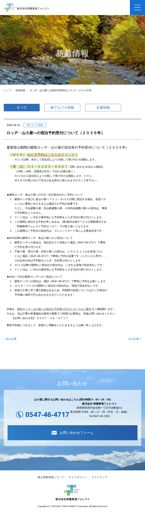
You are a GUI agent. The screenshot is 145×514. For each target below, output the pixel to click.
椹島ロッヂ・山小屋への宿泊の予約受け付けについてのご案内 (54, 309)
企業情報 (103, 107)
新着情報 (20, 90)
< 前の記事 (10, 338)
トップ (7, 90)
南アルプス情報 (62, 107)
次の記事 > (134, 338)
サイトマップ (99, 477)
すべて (22, 107)
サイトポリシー (78, 477)
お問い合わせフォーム (77, 433)
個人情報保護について (51, 477)
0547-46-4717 (47, 414)
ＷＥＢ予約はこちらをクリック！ (52, 155)
